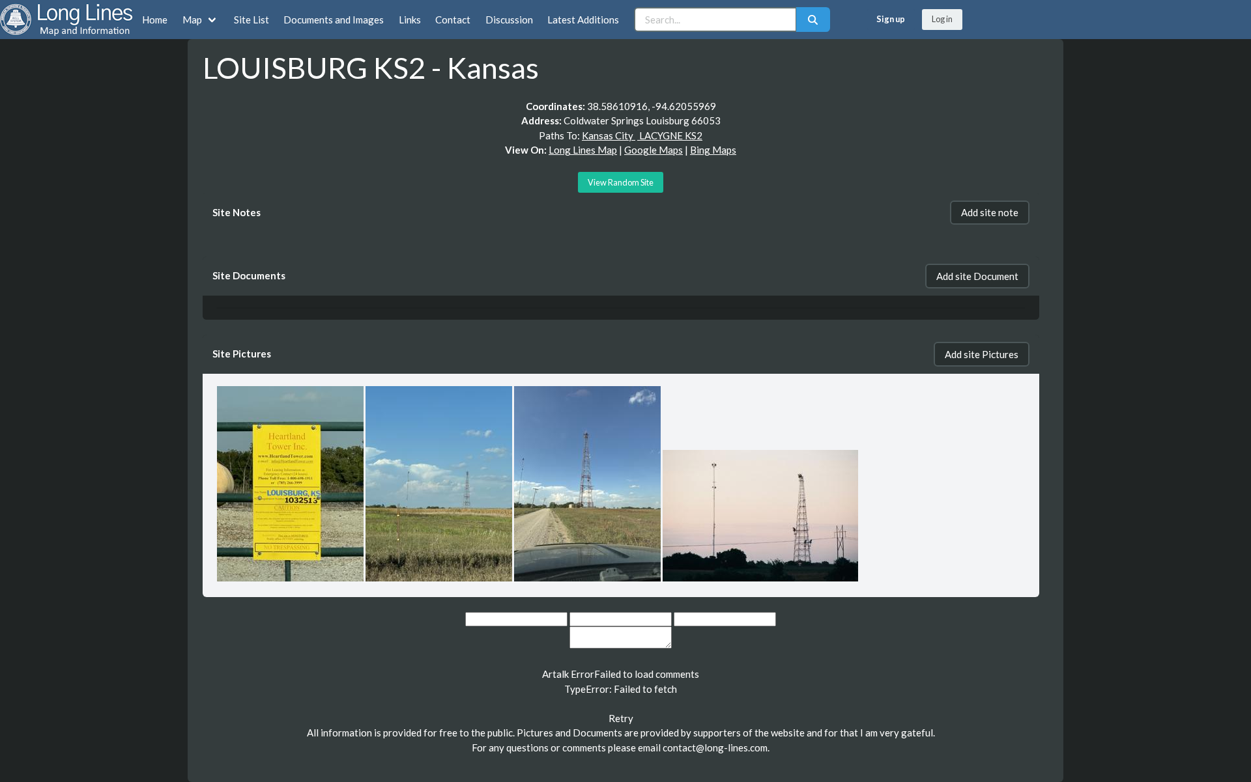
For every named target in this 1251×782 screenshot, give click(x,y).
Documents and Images (333, 19)
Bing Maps (713, 150)
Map (192, 19)
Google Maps (653, 150)
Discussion (509, 19)
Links (410, 19)
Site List (251, 19)
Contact (452, 19)
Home (154, 19)
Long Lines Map (583, 150)
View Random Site (621, 182)
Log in (942, 19)
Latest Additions (583, 19)
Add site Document (977, 276)
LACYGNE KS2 (669, 135)
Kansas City (608, 135)
